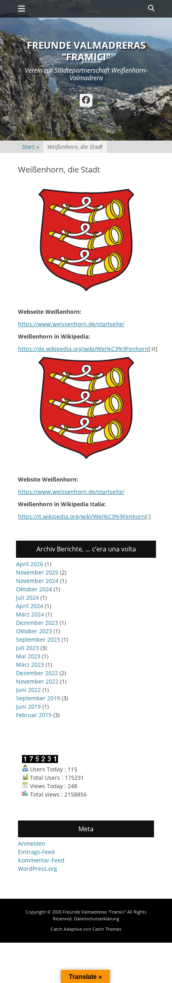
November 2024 (37, 581)
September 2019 (38, 698)
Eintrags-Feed (36, 852)
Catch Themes (106, 929)
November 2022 (37, 681)
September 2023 (38, 639)
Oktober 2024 (34, 589)
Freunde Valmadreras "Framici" (86, 50)
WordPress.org (37, 868)
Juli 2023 (27, 648)
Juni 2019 (28, 706)
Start (30, 147)
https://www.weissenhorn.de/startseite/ (71, 324)
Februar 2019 (34, 715)
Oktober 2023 (34, 631)
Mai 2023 (28, 656)
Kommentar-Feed (41, 860)
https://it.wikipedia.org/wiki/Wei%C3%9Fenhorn (81, 516)
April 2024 (29, 606)
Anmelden (32, 843)
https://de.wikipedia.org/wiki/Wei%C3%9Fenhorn (83, 349)
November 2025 (37, 572)
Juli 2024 (27, 597)
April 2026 (29, 564)
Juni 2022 (28, 690)
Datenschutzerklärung (96, 919)
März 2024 (30, 614)
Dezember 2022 (37, 673)
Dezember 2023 (37, 622)
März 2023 (30, 664)
